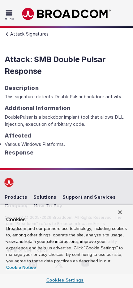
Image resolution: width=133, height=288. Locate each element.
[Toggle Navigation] (10, 14)
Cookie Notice (21, 267)
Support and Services (89, 197)
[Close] (120, 212)
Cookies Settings (65, 279)
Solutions (44, 197)
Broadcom (66, 14)
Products (16, 197)
